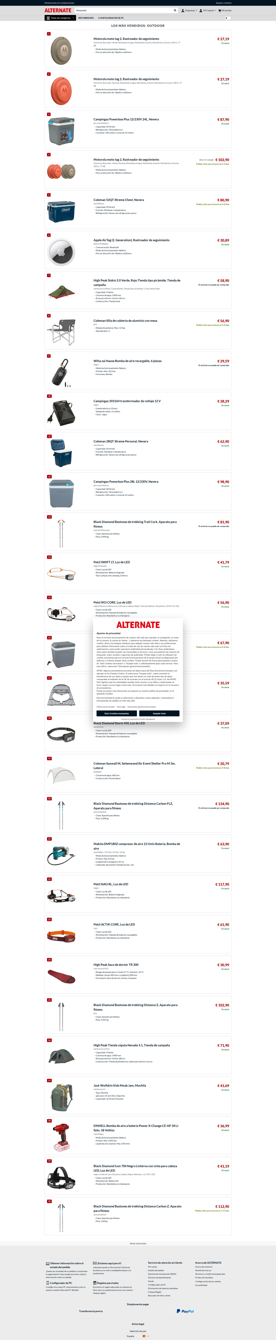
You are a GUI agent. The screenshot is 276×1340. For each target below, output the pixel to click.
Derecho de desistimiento (159, 1277)
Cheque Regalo (154, 1292)
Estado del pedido (156, 1270)
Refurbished (86, 17)
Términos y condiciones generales (210, 1274)
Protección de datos (204, 1277)
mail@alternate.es (120, 1270)
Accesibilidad (201, 1285)
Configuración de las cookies (208, 1281)
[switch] (228, 18)
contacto (227, 3)
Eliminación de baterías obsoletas (163, 1288)
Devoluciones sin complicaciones (59, 3)
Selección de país (138, 1331)
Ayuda (219, 3)
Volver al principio (138, 1243)
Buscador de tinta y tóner (159, 1295)
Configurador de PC (111, 17)
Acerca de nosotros (203, 1266)
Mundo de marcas (203, 1270)
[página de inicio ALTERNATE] (58, 10)
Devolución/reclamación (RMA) (162, 1274)
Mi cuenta (152, 1266)
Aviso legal (138, 1323)
